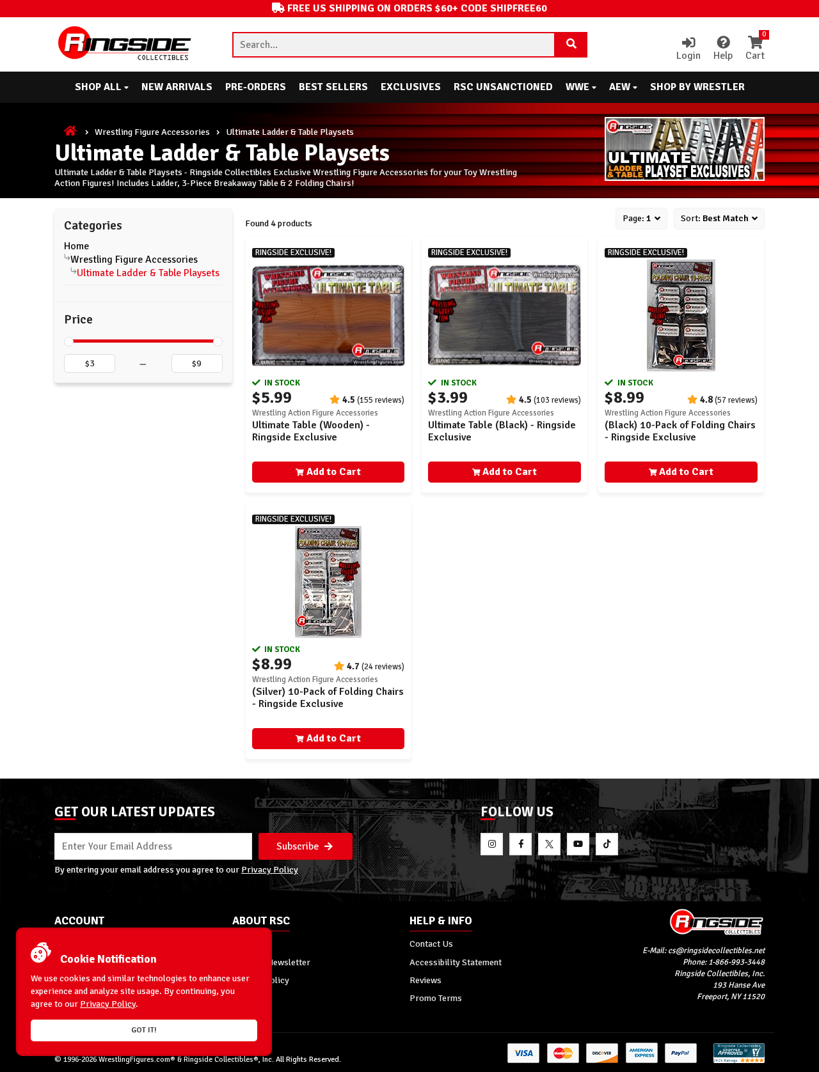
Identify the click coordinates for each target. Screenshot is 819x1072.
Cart (755, 49)
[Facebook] (520, 844)
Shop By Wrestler (697, 87)
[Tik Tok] (607, 844)
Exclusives (411, 87)
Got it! (144, 1030)
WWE (579, 87)
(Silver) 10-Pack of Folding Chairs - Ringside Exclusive (328, 697)
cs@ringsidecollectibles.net (716, 950)
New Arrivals (176, 87)
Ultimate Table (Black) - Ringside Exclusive (502, 431)
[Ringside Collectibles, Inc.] (676, 921)
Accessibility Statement (456, 962)
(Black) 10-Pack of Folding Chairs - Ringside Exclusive (680, 431)
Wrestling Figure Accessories (152, 131)
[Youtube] (578, 844)
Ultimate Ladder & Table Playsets (148, 273)
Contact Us (431, 943)
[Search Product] (571, 45)
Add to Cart (333, 471)
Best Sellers (333, 87)
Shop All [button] (99, 87)
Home (76, 246)
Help (723, 55)
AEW (621, 87)
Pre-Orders (255, 87)
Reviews (425, 980)
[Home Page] (71, 131)
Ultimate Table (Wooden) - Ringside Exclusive (311, 431)
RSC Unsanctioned (503, 87)
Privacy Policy (269, 869)
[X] (549, 844)
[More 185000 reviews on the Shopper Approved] (739, 1061)
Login (688, 55)
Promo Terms (436, 998)
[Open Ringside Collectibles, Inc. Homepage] (125, 44)
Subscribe (298, 846)
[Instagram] (492, 844)
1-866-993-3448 (736, 962)
